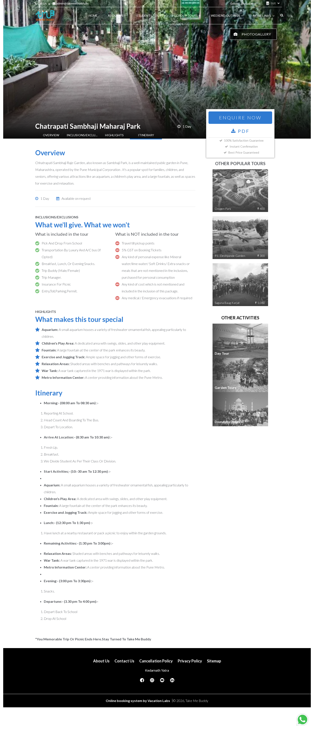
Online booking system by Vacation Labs (138, 701)
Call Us (42, 3)
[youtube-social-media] (162, 681)
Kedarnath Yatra (157, 670)
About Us (101, 661)
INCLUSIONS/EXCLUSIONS (83, 135)
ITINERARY (146, 135)
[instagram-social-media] (152, 681)
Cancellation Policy (156, 661)
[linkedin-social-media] (172, 681)
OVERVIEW (51, 135)
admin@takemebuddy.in (72, 3)
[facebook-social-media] (142, 681)
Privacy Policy (190, 661)
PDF (242, 131)
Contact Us (124, 661)
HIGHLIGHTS (114, 135)
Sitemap (214, 661)
